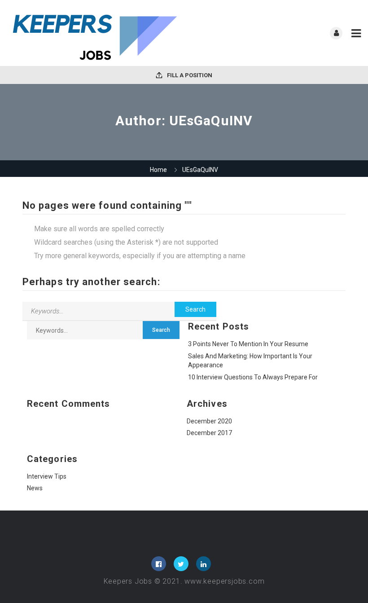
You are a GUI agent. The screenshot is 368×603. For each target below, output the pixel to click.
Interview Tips (46, 476)
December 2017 (209, 432)
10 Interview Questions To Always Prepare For (253, 377)
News (35, 488)
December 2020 (209, 421)
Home (158, 169)
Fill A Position (189, 75)
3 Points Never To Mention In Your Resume (248, 344)
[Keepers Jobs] (95, 33)
